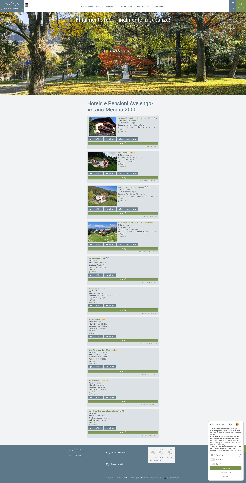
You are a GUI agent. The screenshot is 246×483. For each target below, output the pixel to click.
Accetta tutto (226, 468)
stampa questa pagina (173, 477)
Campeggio (99, 6)
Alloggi (83, 6)
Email (121, 129)
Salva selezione (226, 472)
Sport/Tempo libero (143, 6)
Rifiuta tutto (225, 477)
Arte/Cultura (158, 6)
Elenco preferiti (117, 464)
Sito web (122, 132)
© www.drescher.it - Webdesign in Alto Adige (117, 477)
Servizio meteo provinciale (155, 460)
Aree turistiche (111, 6)
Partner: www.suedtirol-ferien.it (149, 477)
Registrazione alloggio (119, 452)
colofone (132, 477)
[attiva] (213, 459)
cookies (161, 477)
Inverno (131, 6)
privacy (138, 477)
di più (123, 143)
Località (123, 6)
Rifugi (90, 6)
